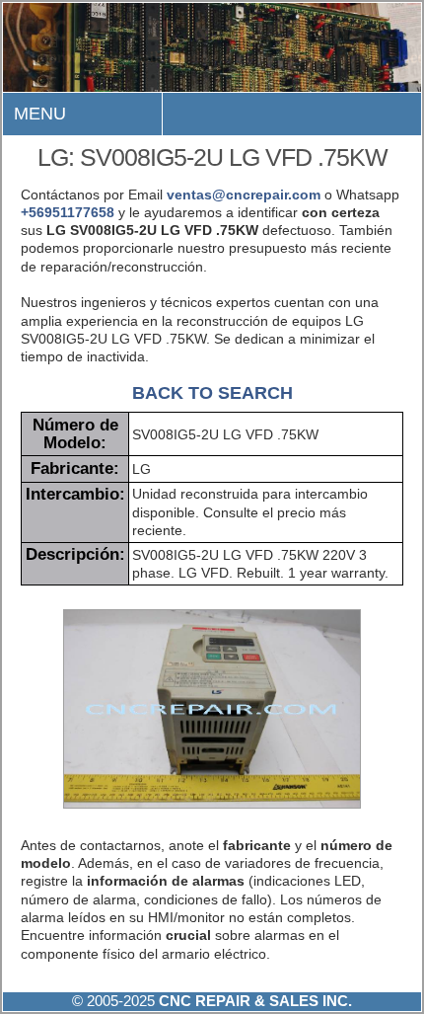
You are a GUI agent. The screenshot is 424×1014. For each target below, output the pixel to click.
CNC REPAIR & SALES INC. (253, 1000)
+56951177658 (67, 212)
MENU (40, 113)
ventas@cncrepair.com (243, 194)
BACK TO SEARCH (212, 392)
